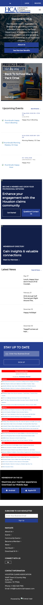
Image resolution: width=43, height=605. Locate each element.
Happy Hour (32, 163)
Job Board (9, 548)
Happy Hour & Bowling (32, 120)
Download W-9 (11, 551)
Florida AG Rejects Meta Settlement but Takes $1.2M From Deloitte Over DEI (21, 426)
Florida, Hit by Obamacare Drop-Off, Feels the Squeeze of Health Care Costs (21, 421)
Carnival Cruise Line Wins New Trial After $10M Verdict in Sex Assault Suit (20, 428)
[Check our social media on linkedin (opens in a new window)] (10, 4)
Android (12, 490)
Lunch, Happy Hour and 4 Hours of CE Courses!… (31, 282)
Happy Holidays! (30, 313)
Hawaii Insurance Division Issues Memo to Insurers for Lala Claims (19, 449)
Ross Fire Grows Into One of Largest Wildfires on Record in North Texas (20, 433)
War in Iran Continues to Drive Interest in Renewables (16, 461)
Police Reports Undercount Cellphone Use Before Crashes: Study (18, 383)
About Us (21, 45)
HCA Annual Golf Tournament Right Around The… (31, 298)
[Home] (18, 9)
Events (7, 535)
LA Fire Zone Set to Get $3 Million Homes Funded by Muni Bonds (18, 445)
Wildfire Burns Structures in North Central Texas (14, 438)
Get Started (11, 213)
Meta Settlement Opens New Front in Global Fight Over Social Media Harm (21, 457)
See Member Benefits (21, 50)
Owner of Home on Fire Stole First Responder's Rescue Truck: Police (19, 404)
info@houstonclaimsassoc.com (22, 589)
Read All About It (11, 97)
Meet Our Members (10, 260)
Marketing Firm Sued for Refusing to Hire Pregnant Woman (17, 416)
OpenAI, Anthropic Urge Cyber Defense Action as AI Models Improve (19, 386)
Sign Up (21, 362)
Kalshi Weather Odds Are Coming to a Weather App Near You (17, 388)
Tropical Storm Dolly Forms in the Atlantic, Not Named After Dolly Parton (20, 423)
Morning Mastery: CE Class (32, 140)
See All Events (35, 108)
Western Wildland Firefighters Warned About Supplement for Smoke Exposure (21, 452)
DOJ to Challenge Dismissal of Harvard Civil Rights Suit (16, 398)
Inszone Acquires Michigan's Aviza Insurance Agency (15, 412)
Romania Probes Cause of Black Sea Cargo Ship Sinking (16, 459)
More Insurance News (8, 466)
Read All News (35, 270)
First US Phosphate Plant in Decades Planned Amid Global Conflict (19, 435)
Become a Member (12, 541)
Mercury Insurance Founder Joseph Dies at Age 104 (15, 447)
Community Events (12, 538)
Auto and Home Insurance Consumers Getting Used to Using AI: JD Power (20, 381)
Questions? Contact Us (31, 213)
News (7, 545)
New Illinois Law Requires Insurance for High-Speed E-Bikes (17, 409)
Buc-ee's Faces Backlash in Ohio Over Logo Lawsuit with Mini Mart (19, 414)
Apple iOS (32, 490)
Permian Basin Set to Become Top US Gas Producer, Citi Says (18, 440)
